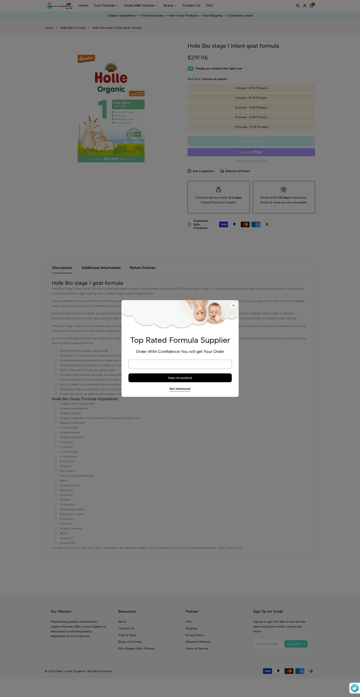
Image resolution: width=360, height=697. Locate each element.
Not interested (180, 388)
